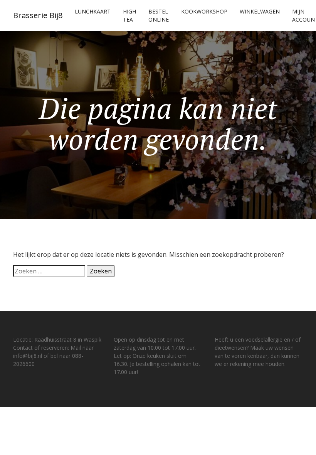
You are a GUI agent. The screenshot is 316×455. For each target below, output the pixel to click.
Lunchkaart (93, 11)
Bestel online (158, 15)
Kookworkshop (204, 11)
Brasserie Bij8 (37, 15)
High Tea (129, 15)
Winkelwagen (260, 11)
